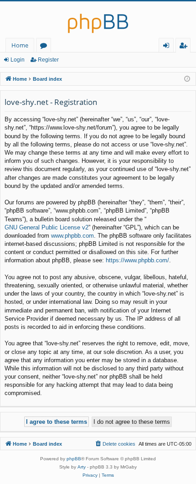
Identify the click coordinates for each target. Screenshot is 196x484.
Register (48, 60)
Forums (45, 46)
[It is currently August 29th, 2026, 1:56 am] (187, 79)
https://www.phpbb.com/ (137, 260)
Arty (81, 466)
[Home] (98, 19)
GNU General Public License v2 (46, 227)
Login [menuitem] (168, 46)
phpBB (74, 458)
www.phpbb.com (72, 235)
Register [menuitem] (185, 46)
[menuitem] (114, 444)
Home (19, 45)
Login (17, 60)
